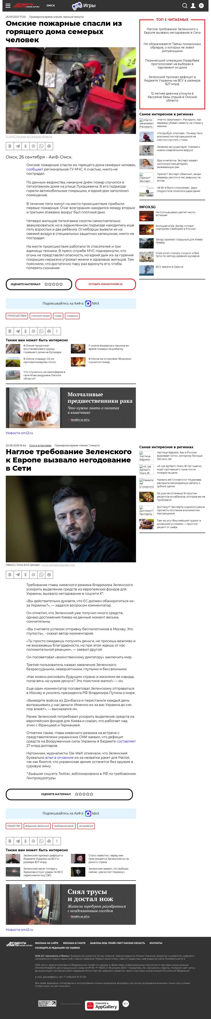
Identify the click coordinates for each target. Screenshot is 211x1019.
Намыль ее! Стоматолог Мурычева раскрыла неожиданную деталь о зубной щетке (179, 483)
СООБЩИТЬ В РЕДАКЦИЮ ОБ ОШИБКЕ (57, 948)
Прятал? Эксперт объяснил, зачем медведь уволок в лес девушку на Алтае (179, 177)
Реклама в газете (74, 943)
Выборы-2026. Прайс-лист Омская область (117, 943)
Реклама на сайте (46, 943)
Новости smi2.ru (19, 433)
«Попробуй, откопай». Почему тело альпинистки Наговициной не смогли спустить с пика (180, 136)
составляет (126, 741)
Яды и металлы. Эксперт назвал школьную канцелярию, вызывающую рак (177, 164)
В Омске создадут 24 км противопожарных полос (39, 360)
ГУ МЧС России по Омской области (29, 136)
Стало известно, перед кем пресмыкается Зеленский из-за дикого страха (109, 859)
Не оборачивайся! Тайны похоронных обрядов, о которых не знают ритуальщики (172, 47)
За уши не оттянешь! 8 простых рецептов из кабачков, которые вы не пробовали (181, 496)
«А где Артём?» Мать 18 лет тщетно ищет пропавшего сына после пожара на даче (179, 469)
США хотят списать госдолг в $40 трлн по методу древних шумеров (177, 255)
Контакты (156, 943)
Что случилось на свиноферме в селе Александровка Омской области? (44, 375)
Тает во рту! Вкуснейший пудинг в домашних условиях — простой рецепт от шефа (179, 524)
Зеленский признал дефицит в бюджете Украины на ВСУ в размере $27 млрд (172, 80)
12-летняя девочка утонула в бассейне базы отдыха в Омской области (172, 97)
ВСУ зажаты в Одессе (169, 266)
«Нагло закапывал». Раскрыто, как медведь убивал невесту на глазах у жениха (180, 123)
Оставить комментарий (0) (106, 284)
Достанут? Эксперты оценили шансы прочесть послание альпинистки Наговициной (181, 510)
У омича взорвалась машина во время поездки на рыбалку (109, 347)
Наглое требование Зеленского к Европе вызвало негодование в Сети (172, 30)
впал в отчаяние (59, 758)
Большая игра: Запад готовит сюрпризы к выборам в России (176, 227)
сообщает (34, 169)
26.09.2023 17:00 (16, 16)
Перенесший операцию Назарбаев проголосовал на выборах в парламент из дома (172, 64)
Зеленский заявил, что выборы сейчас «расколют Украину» (108, 870)
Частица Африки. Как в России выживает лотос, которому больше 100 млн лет (179, 456)
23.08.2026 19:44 (16, 445)
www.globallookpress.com (58, 564)
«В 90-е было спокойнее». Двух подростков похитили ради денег (178, 189)
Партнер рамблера (70, 1003)
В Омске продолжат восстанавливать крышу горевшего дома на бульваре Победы (33, 350)
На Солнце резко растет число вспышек (175, 214)
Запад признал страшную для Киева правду (179, 241)
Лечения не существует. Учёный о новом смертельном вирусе (178, 148)
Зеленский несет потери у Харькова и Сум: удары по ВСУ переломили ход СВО (43, 872)
